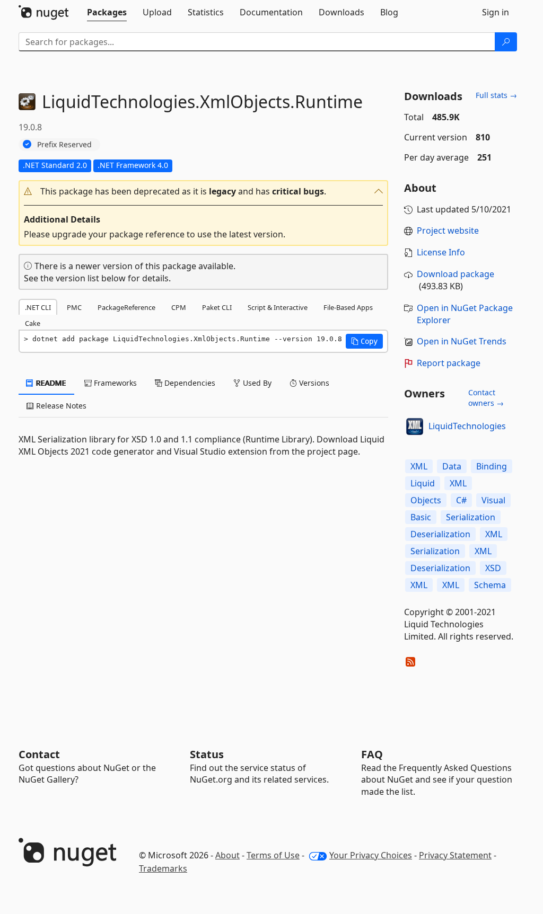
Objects (425, 500)
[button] (203, 191)
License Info (441, 252)
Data (451, 466)
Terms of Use (273, 855)
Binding (491, 466)
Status (207, 754)
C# (461, 500)
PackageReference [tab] (126, 307)
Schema (490, 585)
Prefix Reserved (64, 144)
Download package (455, 274)
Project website (448, 230)
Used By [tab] (256, 383)
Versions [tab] (313, 383)
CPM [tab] (178, 307)
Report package (448, 363)
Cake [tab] (32, 323)
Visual (493, 500)
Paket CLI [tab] (217, 307)
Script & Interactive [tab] (278, 307)
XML (418, 466)
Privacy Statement (455, 855)
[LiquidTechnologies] (414, 426)
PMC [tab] (74, 307)
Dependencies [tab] (188, 383)
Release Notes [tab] (60, 406)
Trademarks (163, 868)
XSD (493, 568)
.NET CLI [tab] (38, 307)
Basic (420, 517)
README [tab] (50, 383)
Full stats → (496, 95)
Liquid (422, 483)
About (227, 855)
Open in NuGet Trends (461, 341)
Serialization (470, 517)
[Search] (506, 41)
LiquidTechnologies (467, 426)
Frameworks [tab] (114, 383)
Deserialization (440, 534)
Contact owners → (486, 397)
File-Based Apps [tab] (348, 307)
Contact (39, 754)
